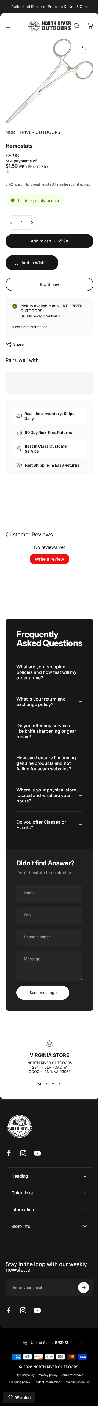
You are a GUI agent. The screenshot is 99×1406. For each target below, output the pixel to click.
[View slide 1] (37, 1105)
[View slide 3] (51, 1105)
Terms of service (70, 1396)
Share (18, 347)
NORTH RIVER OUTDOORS (33, 128)
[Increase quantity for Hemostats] (32, 226)
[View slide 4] (57, 1105)
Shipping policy (17, 1403)
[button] (26, 162)
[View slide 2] (44, 1105)
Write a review (47, 566)
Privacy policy (45, 1396)
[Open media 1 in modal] (79, 48)
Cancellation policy (75, 1403)
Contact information (45, 1403)
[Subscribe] (79, 1309)
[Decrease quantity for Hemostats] (11, 226)
